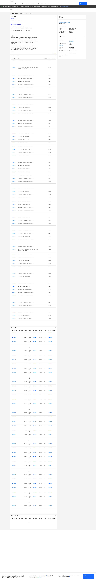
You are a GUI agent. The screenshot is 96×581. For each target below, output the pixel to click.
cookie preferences (46, 575)
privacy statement (39, 577)
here (69, 576)
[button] (95, 573)
